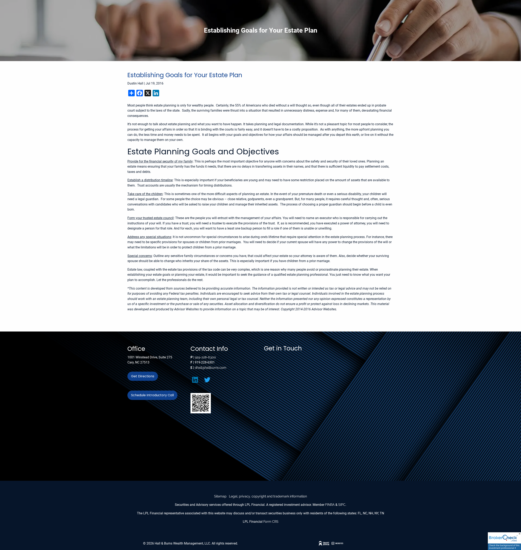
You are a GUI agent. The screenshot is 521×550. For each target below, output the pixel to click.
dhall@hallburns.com (210, 368)
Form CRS (270, 522)
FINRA (330, 505)
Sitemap (220, 496)
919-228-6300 (205, 357)
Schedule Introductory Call (152, 395)
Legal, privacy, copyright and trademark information (268, 496)
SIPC (341, 505)
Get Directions (142, 376)
